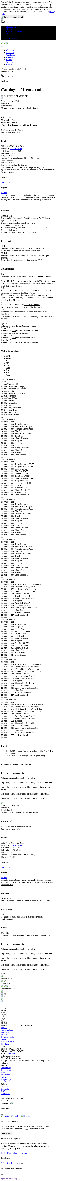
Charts (9, 64)
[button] (7, 36)
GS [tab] (7, 361)
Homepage (22, 1153)
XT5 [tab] (8, 368)
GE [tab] (7, 372)
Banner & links (7, 1042)
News (3, 1082)
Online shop (6, 1068)
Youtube (4, 1086)
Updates (9, 62)
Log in (4, 1153)
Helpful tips (6, 1079)
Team (3, 1039)
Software (5, 1077)
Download (5, 1075)
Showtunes (5, 182)
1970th (4, 193)
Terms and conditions (10, 1030)
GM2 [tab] (8, 358)
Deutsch (7, 1116)
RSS (3, 1091)
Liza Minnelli (16, 148)
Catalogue (10, 55)
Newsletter (5, 1093)
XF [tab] (7, 365)
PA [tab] (7, 370)
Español (26, 1116)
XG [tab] (8, 363)
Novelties (10, 52)
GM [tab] (8, 356)
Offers (9, 59)
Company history (8, 1037)
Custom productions (9, 1070)
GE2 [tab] (8, 375)
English (16, 1116)
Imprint (4, 1027)
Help (3, 1072)
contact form (13, 1053)
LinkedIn (5, 1089)
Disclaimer (5, 1032)
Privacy (4, 1035)
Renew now (6, 1133)
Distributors (6, 1044)
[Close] (2, 46)
